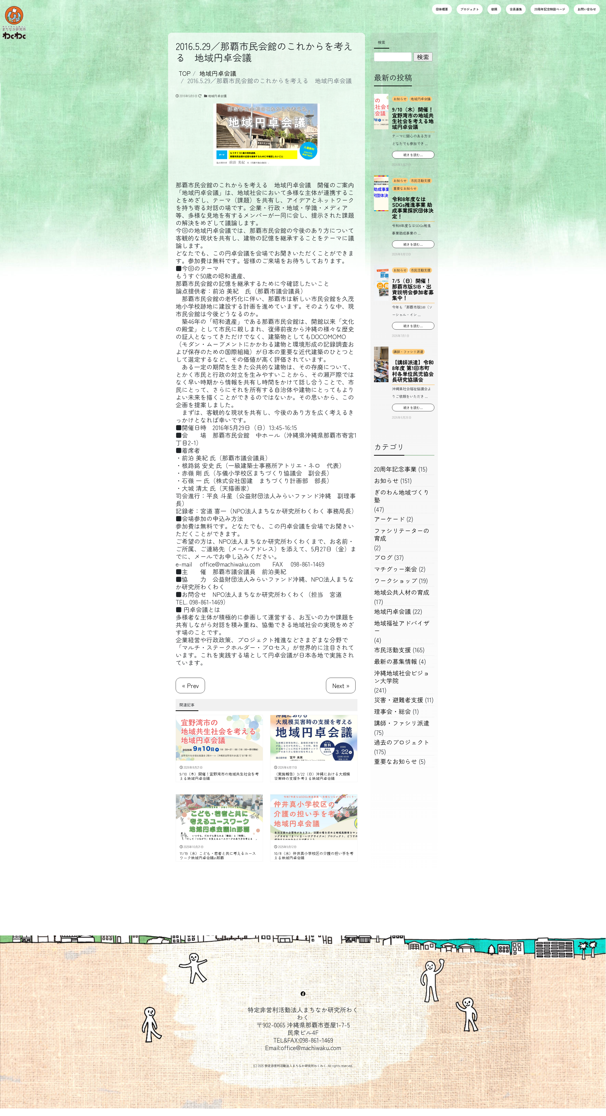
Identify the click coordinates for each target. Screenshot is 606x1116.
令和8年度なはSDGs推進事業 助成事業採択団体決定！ (413, 207)
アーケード (389, 518)
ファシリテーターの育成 (401, 534)
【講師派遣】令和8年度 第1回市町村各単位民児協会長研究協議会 (413, 370)
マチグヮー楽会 (395, 568)
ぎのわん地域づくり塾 (401, 496)
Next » (340, 685)
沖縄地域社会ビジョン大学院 (401, 676)
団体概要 (442, 9)
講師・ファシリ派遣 (408, 351)
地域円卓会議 (217, 96)
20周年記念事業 (395, 468)
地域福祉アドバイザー (401, 626)
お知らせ (400, 98)
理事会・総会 (392, 711)
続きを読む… (413, 154)
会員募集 (516, 9)
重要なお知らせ (405, 188)
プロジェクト (469, 9)
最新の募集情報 (395, 661)
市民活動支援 (421, 180)
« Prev (190, 685)
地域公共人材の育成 (401, 592)
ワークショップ (395, 580)
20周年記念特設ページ (549, 9)
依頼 (494, 9)
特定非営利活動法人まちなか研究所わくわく (295, 1065)
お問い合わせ (587, 9)
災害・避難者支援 (398, 699)
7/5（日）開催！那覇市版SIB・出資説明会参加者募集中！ (413, 289)
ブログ (383, 557)
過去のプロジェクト (401, 742)
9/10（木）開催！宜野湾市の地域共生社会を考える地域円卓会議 (413, 117)
